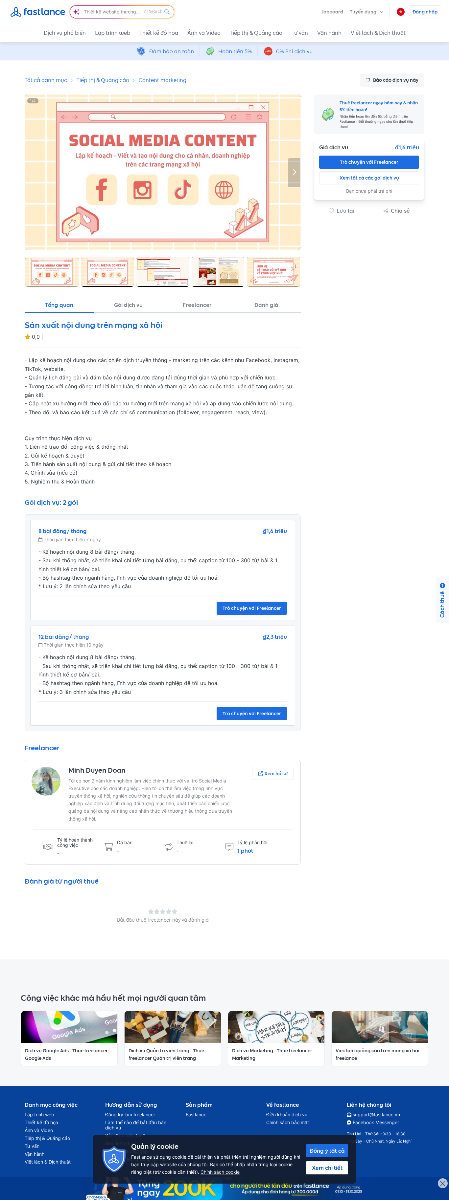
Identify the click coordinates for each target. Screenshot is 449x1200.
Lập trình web (112, 33)
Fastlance (196, 1114)
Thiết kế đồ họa (158, 33)
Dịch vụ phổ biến (65, 33)
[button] (366, 12)
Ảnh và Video (204, 33)
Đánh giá (266, 305)
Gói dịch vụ (128, 305)
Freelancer (197, 305)
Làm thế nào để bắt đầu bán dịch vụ (135, 1125)
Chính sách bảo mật (287, 1122)
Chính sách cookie (220, 1172)
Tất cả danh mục (46, 80)
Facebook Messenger (376, 1122)
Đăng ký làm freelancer (130, 1114)
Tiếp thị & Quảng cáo (256, 33)
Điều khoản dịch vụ (286, 1114)
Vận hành (329, 33)
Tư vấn (300, 33)
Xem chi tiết (327, 1168)
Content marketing (162, 80)
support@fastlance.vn (376, 1114)
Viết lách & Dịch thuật (378, 33)
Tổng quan (59, 305)
